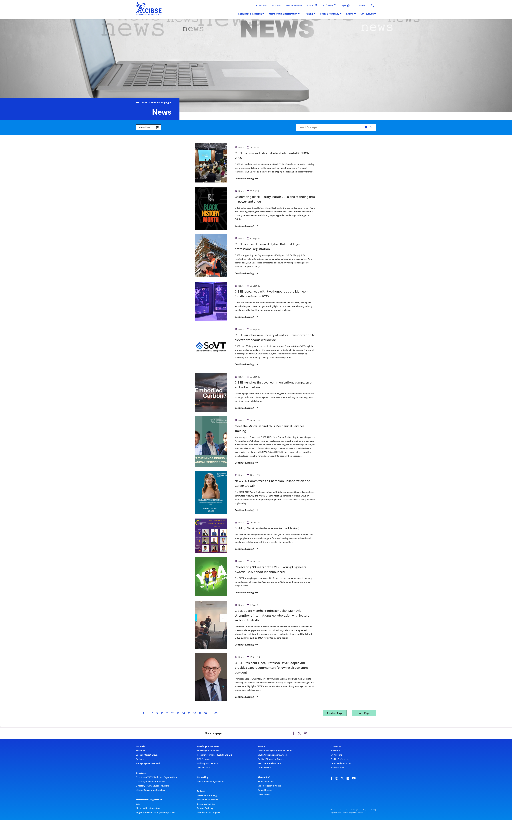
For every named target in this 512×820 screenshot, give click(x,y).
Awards (261, 746)
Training (201, 791)
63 (215, 713)
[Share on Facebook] (293, 733)
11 (167, 713)
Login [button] (343, 5)
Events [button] (349, 13)
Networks (140, 746)
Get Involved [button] (367, 13)
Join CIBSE (276, 5)
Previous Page (334, 713)
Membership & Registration (149, 799)
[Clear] (366, 127)
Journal (310, 5)
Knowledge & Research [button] (250, 13)
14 (183, 713)
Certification (327, 5)
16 (194, 713)
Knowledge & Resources (208, 746)
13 (179, 713)
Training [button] (308, 13)
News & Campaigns (293, 5)
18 (205, 713)
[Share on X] (299, 733)
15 (189, 713)
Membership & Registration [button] (283, 13)
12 (172, 713)
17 (200, 713)
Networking (202, 777)
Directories (141, 773)
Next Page (364, 713)
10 (162, 713)
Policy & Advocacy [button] (329, 13)
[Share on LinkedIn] (305, 733)
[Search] (372, 5)
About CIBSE (261, 5)
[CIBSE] (149, 10)
